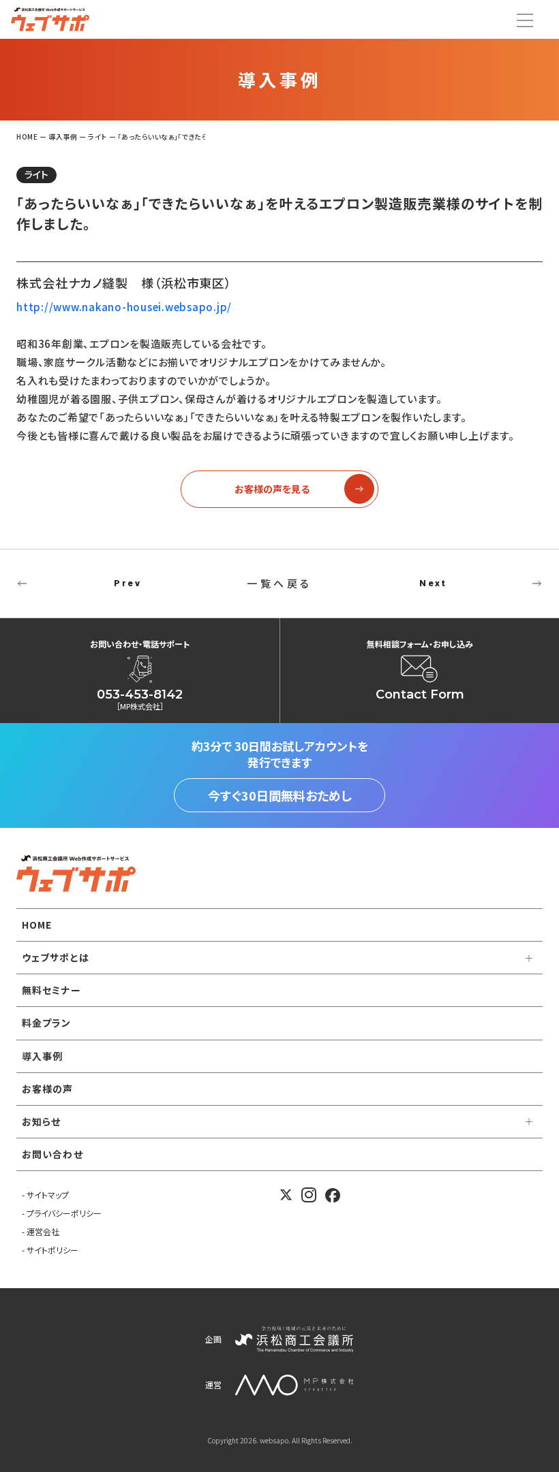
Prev (127, 583)
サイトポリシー (52, 1249)
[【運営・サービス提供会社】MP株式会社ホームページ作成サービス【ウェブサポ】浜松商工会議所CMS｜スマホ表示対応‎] (50, 19)
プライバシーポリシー (64, 1213)
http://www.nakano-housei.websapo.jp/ (124, 307)
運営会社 (43, 1231)
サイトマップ (48, 1194)
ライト (36, 174)
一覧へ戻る (279, 583)
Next (433, 583)
